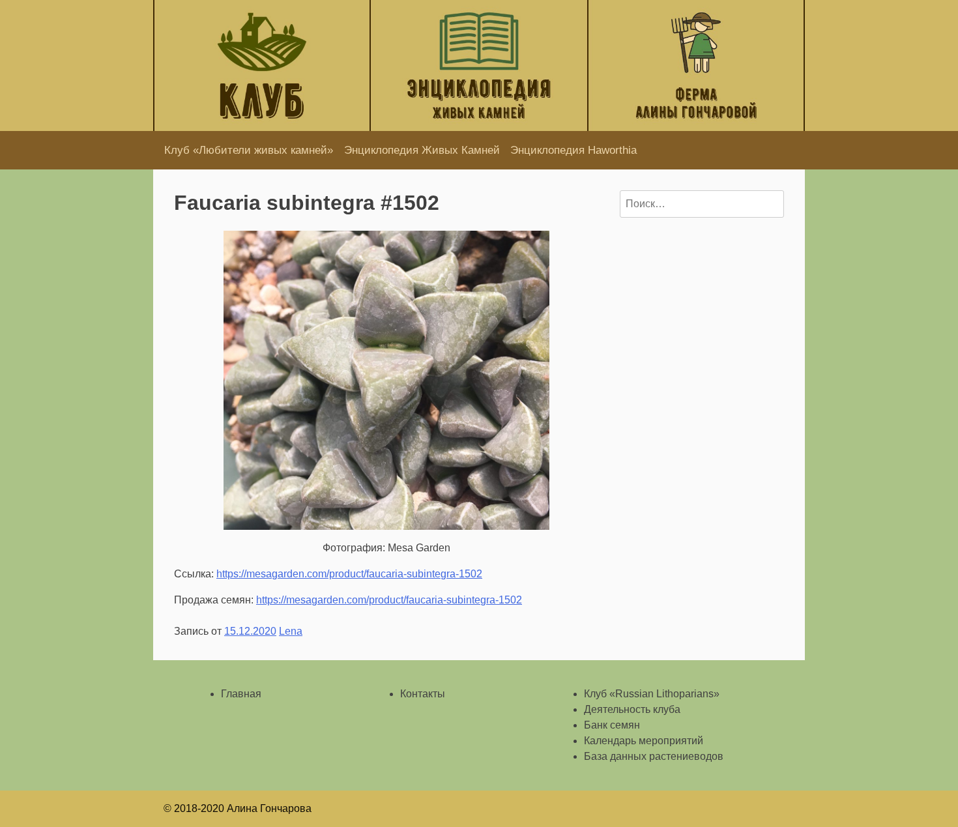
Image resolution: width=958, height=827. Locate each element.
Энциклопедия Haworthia (573, 150)
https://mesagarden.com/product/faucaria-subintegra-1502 (349, 573)
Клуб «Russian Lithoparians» (651, 693)
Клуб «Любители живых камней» (248, 150)
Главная (241, 693)
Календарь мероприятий (643, 740)
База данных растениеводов (653, 756)
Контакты (422, 693)
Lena (290, 631)
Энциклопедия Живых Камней (422, 150)
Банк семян (612, 725)
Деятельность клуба (632, 709)
